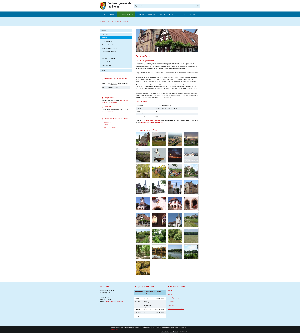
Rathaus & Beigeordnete (108, 45)
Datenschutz (171, 305)
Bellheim (103, 30)
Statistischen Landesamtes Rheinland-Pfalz (151, 122)
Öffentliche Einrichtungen (109, 51)
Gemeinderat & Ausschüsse (109, 48)
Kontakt (192, 14)
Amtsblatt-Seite (110, 111)
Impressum (171, 301)
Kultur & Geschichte (107, 62)
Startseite (110, 21)
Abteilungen (113, 102)
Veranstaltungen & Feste (108, 58)
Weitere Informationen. (117, 329)
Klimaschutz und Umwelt (167, 14)
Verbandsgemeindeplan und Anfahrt (178, 298)
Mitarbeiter (105, 102)
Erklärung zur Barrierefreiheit (176, 309)
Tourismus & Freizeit (126, 14)
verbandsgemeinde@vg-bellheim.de (113, 301)
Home (104, 14)
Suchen (136, 6)
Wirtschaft (151, 14)
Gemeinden (182, 14)
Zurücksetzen (198, 6)
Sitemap (170, 294)
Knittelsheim (104, 34)
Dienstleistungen (123, 100)
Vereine (104, 55)
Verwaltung (140, 14)
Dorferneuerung (106, 65)
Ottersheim (125, 21)
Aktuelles (112, 14)
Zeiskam (103, 70)
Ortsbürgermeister (107, 41)
